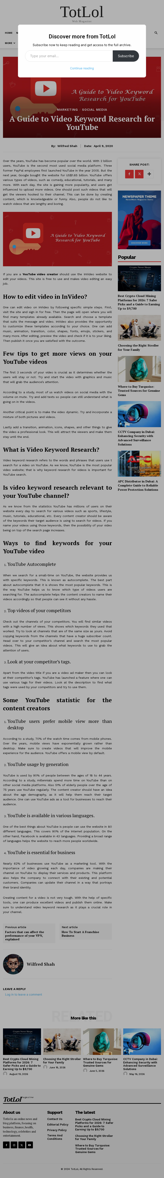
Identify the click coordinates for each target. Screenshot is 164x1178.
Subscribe (126, 56)
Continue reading (82, 68)
